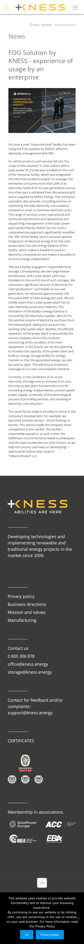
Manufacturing (22, 620)
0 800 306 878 (21, 656)
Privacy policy (21, 596)
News (16, 36)
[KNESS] (40, 7)
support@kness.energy (30, 712)
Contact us (18, 648)
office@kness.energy (28, 664)
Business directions (27, 604)
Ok (27, 935)
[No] (78, 918)
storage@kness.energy (30, 672)
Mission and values (27, 612)
